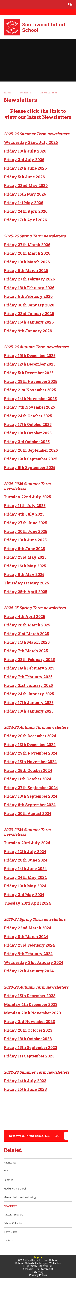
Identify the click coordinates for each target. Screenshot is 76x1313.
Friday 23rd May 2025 (25, 557)
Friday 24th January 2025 (29, 693)
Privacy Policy (38, 1275)
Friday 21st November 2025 (30, 389)
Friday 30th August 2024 (27, 813)
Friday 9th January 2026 (28, 330)
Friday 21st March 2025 (26, 633)
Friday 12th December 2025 (29, 364)
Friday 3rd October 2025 (27, 441)
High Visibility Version (38, 1266)
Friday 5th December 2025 (29, 372)
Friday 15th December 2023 (29, 995)
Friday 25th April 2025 (25, 591)
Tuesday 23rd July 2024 (27, 842)
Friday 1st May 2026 (23, 202)
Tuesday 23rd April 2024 (27, 903)
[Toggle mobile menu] (4, 4)
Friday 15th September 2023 (30, 1047)
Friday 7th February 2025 (28, 676)
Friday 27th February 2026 (29, 279)
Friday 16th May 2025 (25, 565)
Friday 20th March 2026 (27, 253)
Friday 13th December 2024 (30, 744)
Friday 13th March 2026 (27, 261)
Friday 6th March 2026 (26, 270)
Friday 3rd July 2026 (24, 159)
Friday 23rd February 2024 (29, 945)
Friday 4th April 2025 (24, 616)
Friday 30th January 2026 (29, 305)
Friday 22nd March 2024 (27, 927)
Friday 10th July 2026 (25, 151)
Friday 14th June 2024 (25, 868)
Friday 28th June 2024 (25, 860)
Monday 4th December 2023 (30, 1004)
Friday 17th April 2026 (25, 219)
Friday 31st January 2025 (28, 685)
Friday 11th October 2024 (27, 778)
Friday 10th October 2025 (28, 432)
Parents (25, 92)
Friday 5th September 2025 (29, 467)
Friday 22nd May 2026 (26, 185)
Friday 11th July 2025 (25, 505)
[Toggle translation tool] (70, 4)
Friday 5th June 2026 (24, 176)
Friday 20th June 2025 (25, 531)
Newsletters (48, 92)
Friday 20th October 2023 (28, 1030)
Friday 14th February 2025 (29, 668)
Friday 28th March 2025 (27, 624)
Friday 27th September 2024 (31, 787)
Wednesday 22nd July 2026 (31, 142)
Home (7, 92)
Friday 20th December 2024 (30, 735)
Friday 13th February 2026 (29, 287)
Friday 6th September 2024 (30, 804)
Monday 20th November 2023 (32, 1012)
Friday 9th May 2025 (24, 574)
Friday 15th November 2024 (30, 761)
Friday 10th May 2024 (25, 885)
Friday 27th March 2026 (27, 244)
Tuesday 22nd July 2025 (27, 496)
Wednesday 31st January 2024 (33, 962)
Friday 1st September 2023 (29, 1056)
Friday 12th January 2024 (29, 970)
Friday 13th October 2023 (28, 1038)
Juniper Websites (50, 1263)
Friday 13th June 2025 (25, 539)
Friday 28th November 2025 (30, 381)
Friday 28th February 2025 (29, 659)
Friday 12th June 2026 (25, 168)
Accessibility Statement (38, 1269)
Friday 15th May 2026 (25, 194)
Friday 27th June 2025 (25, 522)
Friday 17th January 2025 (29, 702)
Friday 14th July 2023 (25, 1080)
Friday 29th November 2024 (30, 753)
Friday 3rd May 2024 (24, 894)
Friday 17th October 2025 (28, 424)
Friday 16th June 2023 (25, 1089)
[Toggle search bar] (61, 4)
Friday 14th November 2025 (30, 398)
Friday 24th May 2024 (25, 877)
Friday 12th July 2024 (25, 851)
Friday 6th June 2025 (24, 548)
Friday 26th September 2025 (31, 450)
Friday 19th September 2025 (30, 458)
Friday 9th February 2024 (28, 953)
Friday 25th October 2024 (28, 770)
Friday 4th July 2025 (24, 514)
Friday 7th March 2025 (26, 650)
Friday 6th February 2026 (28, 296)
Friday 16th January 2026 (29, 322)
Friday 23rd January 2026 (29, 313)
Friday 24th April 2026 (26, 211)
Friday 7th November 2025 (29, 407)
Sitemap (38, 1272)
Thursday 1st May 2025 (26, 582)
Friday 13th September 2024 (30, 796)
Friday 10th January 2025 (29, 711)
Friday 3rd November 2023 (29, 1021)
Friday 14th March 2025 (27, 642)
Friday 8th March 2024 (26, 936)
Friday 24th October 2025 (28, 415)
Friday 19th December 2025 (29, 355)
